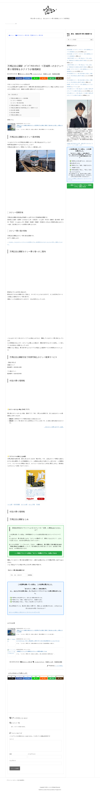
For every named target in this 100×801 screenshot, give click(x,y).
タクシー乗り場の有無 (17, 103)
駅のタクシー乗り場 (37, 35)
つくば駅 (9, 504)
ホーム (12, 35)
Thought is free (58, 789)
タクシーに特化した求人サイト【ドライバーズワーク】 (24, 612)
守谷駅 (38, 504)
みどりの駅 (24, 504)
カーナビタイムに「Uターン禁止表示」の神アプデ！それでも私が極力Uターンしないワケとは (37, 640)
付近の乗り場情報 (14, 110)
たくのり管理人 (59, 665)
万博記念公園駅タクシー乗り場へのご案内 (20, 105)
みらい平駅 (32, 504)
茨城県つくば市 (47, 74)
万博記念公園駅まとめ (15, 115)
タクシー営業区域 (16, 100)
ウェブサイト (12, 760)
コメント (11, 739)
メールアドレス (31, 754)
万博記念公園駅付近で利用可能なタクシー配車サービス (23, 107)
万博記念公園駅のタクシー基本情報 (18, 98)
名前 (10, 754)
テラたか (75, 86)
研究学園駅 (17, 504)
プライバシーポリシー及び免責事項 (15, 780)
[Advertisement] (35, 51)
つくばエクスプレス (37, 74)
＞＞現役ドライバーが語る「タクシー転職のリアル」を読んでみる (36, 553)
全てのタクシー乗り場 (23, 35)
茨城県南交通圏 (56, 74)
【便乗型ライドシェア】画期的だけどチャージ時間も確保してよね (31, 651)
